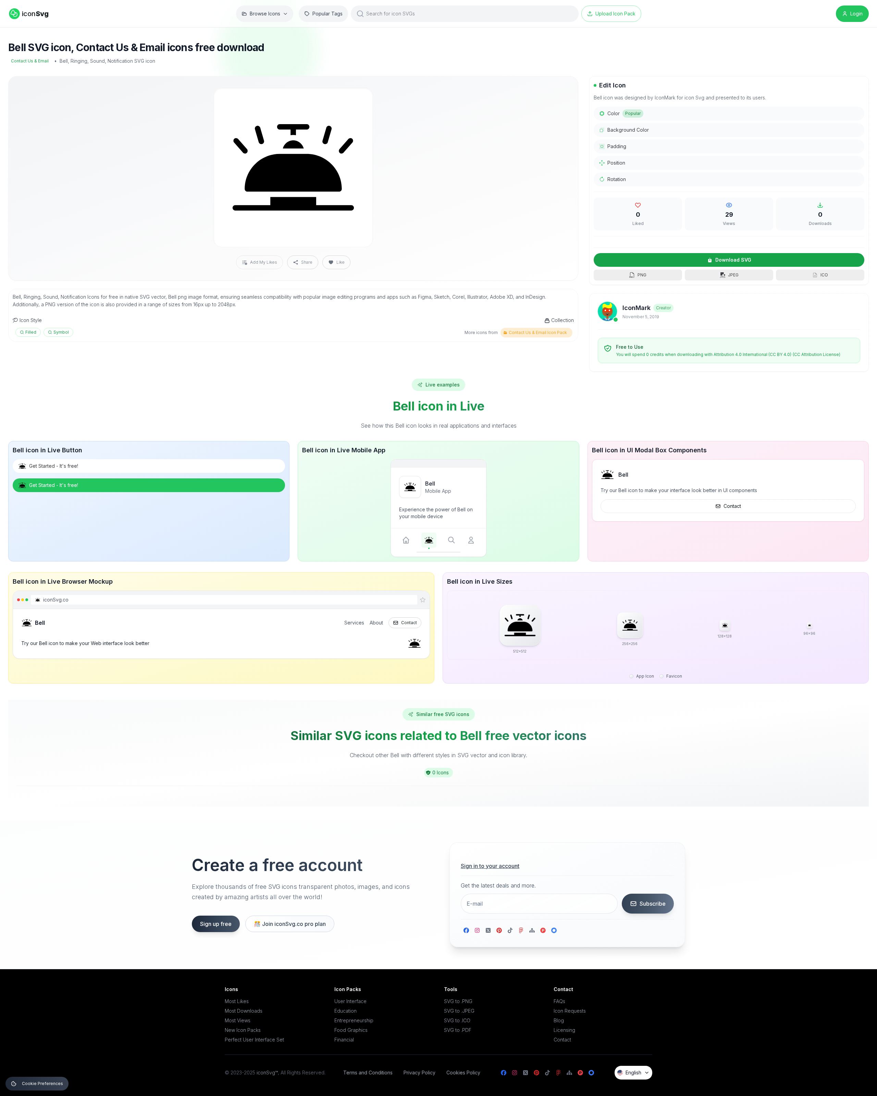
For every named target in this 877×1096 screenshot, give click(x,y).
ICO (824, 274)
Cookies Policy (463, 1072)
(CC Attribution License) (816, 354)
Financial (344, 1040)
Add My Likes (263, 262)
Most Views (237, 1020)
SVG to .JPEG (459, 1011)
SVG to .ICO (457, 1020)
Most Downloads (243, 1011)
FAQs (559, 1001)
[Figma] (521, 930)
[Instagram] (477, 930)
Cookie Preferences (42, 1083)
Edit (359, 98)
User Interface (350, 1001)
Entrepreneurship (353, 1020)
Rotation (616, 179)
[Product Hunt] (543, 930)
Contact (732, 506)
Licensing (564, 1030)
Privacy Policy (419, 1072)
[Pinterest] (499, 930)
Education (345, 1011)
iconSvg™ (267, 1072)
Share (306, 262)
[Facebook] (466, 930)
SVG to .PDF (457, 1030)
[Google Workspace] (553, 930)
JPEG (733, 274)
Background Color (628, 130)
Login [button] (856, 13)
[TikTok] (510, 930)
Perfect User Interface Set (254, 1040)
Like (340, 262)
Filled (30, 332)
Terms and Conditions (368, 1072)
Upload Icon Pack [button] (615, 13)
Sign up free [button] (216, 923)
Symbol (61, 332)
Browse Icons (265, 13)
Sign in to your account (490, 865)
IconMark (636, 307)
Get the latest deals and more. (498, 885)
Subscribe (653, 903)
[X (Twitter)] (488, 930)
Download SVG (733, 260)
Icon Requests (570, 1011)
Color (624, 113)
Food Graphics (351, 1030)
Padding (616, 146)
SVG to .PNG (458, 1001)
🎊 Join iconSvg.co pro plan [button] (290, 923)
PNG (642, 274)
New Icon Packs (243, 1030)
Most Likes (237, 1001)
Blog (559, 1020)
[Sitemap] (532, 930)
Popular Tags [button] (327, 13)
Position (616, 163)
